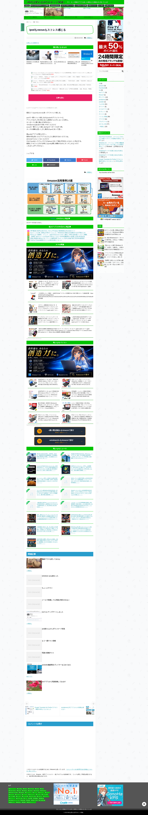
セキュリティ (32, 794)
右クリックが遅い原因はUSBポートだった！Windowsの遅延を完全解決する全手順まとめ (57, 232)
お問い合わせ (109, 5)
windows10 (37, 790)
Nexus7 (101, 95)
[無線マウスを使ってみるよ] (54, 19)
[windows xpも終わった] (87, 8)
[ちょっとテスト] (34, 592)
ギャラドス (12, 794)
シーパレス (25, 794)
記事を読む (60, 98)
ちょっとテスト (47, 588)
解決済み (19, 802)
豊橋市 (24, 802)
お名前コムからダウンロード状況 (53, 629)
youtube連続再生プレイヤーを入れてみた (56, 665)
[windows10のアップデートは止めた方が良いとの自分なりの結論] (87, 59)
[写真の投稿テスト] (34, 657)
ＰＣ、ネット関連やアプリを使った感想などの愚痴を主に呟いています (74, 809)
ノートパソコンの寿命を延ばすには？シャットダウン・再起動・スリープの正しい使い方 (114, 255)
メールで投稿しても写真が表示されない (56, 600)
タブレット (102, 111)
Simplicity (25, 790)
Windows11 (44, 790)
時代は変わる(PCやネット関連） (46, 2)
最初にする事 (35, 800)
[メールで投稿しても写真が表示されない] (34, 604)
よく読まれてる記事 (80, 5)
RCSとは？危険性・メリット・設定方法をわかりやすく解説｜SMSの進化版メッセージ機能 (58, 234)
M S (100, 140)
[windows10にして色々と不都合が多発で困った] (74, 59)
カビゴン (48, 792)
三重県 (31, 798)
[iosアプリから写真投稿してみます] (113, 19)
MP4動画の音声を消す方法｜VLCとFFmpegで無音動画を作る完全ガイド (52, 231)
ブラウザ (101, 119)
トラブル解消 (12, 796)
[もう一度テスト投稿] (34, 645)
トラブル (39, 794)
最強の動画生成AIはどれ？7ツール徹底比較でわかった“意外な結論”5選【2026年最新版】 (57, 238)
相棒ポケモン (12, 802)
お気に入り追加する (32, 43)
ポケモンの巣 (19, 798)
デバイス (101, 114)
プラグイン (47, 796)
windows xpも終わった (50, 576)
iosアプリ (102, 92)
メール (26, 798)
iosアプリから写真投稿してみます (54, 681)
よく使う (101, 5)
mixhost (19, 790)
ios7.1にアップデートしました (52, 612)
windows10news (55, 5)
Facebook (102, 88)
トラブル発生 (45, 794)
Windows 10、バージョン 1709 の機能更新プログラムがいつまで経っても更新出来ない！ (111, 144)
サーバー (101, 106)
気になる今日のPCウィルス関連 (39, 5)
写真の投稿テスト (48, 653)
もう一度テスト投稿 (49, 641)
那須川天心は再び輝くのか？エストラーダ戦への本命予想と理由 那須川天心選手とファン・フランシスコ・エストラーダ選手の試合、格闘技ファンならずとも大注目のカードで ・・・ (81, 529)
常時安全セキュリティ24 (14, 800)
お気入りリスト (92, 5)
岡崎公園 (42, 798)
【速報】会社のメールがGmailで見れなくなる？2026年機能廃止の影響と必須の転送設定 (57, 236)
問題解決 (36, 798)
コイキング (18, 794)
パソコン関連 (103, 116)
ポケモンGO (102, 124)
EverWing (20, 788)
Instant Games (13, 790)
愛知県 (28, 800)
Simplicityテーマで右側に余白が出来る (111, 150)
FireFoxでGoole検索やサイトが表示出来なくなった (46, 240)
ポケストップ (12, 798)
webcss (27, 5)
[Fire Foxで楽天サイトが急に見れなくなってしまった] (46, 59)
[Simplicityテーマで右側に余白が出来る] (32, 59)
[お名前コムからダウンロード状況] (67, 8)
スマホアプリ (103, 109)
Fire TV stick (31, 788)
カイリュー (42, 792)
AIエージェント (13, 788)
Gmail (42, 788)
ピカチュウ (40, 796)
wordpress (102, 99)
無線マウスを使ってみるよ (51, 559)
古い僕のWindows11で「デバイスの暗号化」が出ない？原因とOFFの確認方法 (114, 240)
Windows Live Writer (14, 792)
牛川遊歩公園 (42, 800)
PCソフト (102, 97)
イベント (35, 792)
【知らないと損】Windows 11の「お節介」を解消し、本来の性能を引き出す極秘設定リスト (114, 247)
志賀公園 (23, 800)
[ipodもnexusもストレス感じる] (68, 160)
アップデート (29, 792)
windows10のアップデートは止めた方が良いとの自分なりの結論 (87, 63)
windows (31, 790)
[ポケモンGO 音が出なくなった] (60, 59)
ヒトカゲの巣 (25, 796)
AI (99, 83)
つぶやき (101, 104)
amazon (101, 85)
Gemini (37, 788)
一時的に (89, 38)
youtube (101, 102)
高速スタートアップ (32, 802)
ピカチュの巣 (33, 796)
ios (100, 90)
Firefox (25, 788)
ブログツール (103, 121)
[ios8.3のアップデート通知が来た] (34, 19)
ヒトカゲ (19, 796)
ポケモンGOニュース (67, 5)
